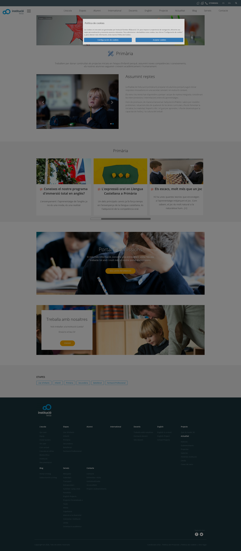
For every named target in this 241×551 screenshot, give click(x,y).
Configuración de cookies (108, 40)
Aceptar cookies (159, 40)
